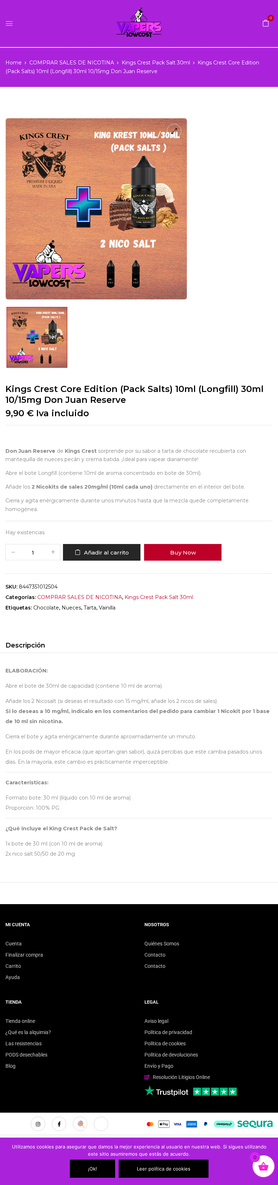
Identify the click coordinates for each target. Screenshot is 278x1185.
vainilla (107, 607)
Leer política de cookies (163, 1169)
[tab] (25, 646)
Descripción (25, 645)
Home (13, 62)
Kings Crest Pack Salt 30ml (156, 62)
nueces (71, 607)
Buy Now (183, 552)
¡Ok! (92, 1169)
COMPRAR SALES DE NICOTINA (71, 62)
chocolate (46, 607)
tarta (90, 607)
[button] (265, 23)
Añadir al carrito (106, 552)
